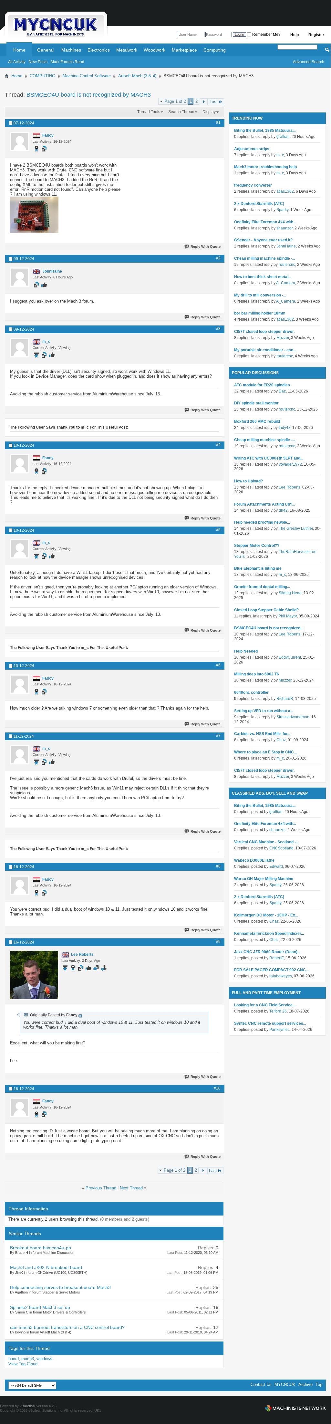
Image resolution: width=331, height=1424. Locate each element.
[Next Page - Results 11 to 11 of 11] (204, 101)
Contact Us (261, 1384)
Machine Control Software (87, 75)
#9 (218, 941)
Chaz (281, 740)
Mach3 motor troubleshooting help (265, 167)
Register (316, 35)
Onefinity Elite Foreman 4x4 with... (265, 222)
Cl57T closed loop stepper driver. (264, 331)
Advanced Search (308, 62)
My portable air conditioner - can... (265, 350)
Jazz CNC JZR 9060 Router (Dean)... (267, 952)
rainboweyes (280, 976)
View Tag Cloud (22, 1363)
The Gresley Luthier (296, 528)
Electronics (99, 50)
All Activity (17, 62)
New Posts (38, 62)
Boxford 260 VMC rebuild (257, 421)
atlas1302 (285, 191)
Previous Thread (101, 1188)
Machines (71, 50)
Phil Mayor (287, 616)
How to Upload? (248, 481)
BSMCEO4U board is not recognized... (268, 628)
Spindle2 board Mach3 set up (40, 1307)
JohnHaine (286, 246)
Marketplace (184, 50)
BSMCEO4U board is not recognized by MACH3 (88, 95)
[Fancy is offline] (19, 141)
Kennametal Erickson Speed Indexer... (269, 933)
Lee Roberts (289, 487)
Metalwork (126, 50)
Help (294, 35)
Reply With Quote (206, 246)
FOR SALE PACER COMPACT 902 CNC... (271, 970)
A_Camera (285, 283)
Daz (282, 391)
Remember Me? (266, 34)
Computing (214, 50)
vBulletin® (27, 1406)
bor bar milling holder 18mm (259, 313)
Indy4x (284, 427)
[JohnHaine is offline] (19, 277)
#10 (217, 1088)
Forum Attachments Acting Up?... (264, 504)
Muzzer (282, 337)
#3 (218, 328)
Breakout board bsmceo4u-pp (40, 1247)
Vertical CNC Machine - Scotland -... (266, 842)
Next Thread (131, 1188)
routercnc (287, 264)
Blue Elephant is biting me (258, 568)
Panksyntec (279, 1029)
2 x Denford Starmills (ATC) (259, 203)
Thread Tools (148, 112)
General (45, 50)
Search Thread (181, 112)
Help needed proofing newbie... (262, 522)
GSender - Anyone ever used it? (263, 240)
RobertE (276, 958)
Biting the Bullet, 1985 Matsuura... (264, 130)
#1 (218, 122)
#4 (218, 444)
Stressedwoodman (292, 717)
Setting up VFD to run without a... (263, 711)
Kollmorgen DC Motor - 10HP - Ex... (266, 915)
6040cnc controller (251, 692)
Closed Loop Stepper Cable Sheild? (266, 610)
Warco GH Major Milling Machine (263, 879)
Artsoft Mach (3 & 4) (137, 75)
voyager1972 (290, 464)
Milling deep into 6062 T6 (256, 674)
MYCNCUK (284, 1384)
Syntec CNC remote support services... (270, 1023)
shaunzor (284, 228)
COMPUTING (42, 75)
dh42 (283, 510)
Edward (276, 866)
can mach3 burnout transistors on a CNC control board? (67, 1327)
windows (44, 1358)
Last (214, 101)
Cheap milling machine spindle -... (264, 258)
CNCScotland (281, 848)
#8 (218, 866)
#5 (218, 530)
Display (209, 112)
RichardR (284, 698)
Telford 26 (278, 1011)
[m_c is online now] (19, 347)
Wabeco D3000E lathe (254, 860)
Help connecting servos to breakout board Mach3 (60, 1287)
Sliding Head (290, 593)
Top (318, 1384)
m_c (280, 155)
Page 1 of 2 (175, 101)
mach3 (27, 1358)
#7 (218, 735)
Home (19, 50)
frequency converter (253, 185)
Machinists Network (295, 1408)
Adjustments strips (251, 149)
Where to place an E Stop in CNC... (265, 752)
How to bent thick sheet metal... (262, 277)
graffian (283, 136)
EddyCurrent (290, 657)
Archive (305, 1384)
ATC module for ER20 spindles (262, 385)
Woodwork (154, 50)
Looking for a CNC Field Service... (264, 1005)
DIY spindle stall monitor (256, 403)
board (13, 1358)
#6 (218, 665)
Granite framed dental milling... (262, 587)
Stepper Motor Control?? (256, 545)
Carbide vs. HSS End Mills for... (262, 733)
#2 (218, 258)
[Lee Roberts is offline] (34, 975)
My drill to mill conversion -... (260, 295)
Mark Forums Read (67, 62)
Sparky (282, 210)
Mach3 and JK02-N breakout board (46, 1267)
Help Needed (246, 651)
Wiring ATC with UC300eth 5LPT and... (268, 458)
